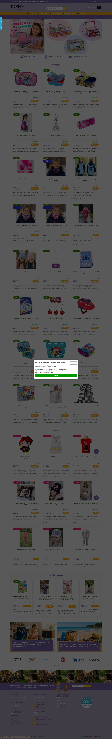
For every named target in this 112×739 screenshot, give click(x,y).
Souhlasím (56, 375)
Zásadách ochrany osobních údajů (56, 370)
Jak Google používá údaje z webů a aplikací (44, 372)
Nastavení (73, 363)
